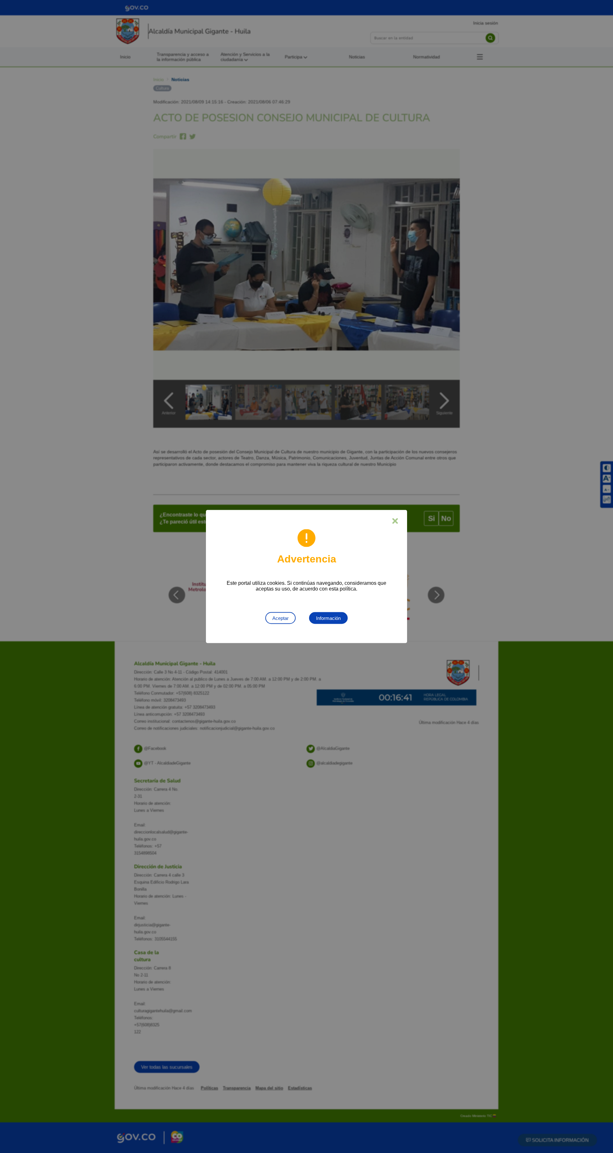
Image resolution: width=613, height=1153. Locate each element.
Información (328, 618)
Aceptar (280, 618)
